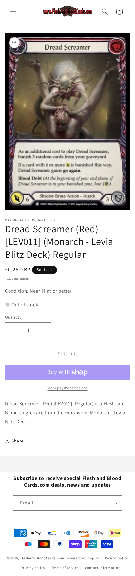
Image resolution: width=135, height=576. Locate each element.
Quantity (13, 317)
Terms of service (65, 568)
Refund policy (116, 558)
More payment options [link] (68, 387)
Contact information (102, 568)
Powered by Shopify (82, 557)
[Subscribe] (114, 503)
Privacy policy (33, 568)
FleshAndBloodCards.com (42, 557)
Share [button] (17, 441)
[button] (13, 11)
